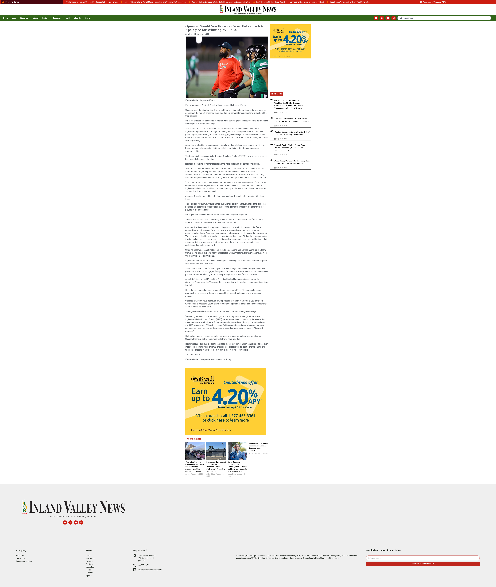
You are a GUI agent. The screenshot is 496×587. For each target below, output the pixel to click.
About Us (20, 556)
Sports (87, 18)
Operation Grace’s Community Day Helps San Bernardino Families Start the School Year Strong (194, 466)
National (35, 18)
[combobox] (444, 18)
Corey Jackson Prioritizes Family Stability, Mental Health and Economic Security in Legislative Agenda (237, 466)
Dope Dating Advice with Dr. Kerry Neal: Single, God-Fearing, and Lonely (292, 162)
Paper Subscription (24, 561)
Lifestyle (77, 18)
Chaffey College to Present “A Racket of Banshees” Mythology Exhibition (291, 133)
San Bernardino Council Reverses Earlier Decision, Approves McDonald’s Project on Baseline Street (216, 466)
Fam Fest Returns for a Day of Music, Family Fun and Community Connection (291, 120)
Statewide (24, 18)
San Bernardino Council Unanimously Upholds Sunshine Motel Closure (258, 447)
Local (14, 18)
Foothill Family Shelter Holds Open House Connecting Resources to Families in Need (289, 147)
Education (57, 18)
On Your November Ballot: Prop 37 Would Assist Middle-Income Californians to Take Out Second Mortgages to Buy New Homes (289, 104)
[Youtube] (387, 18)
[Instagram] (393, 18)
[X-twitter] (381, 18)
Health (67, 18)
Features (45, 18)
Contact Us (20, 558)
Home (5, 18)
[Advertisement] (290, 75)
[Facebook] (376, 18)
